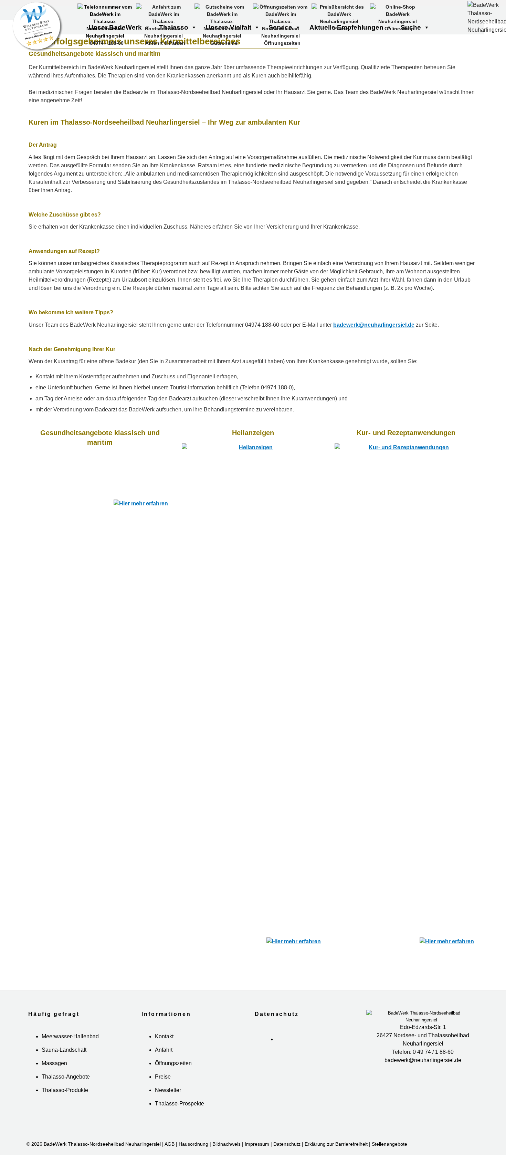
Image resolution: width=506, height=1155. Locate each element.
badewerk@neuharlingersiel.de (373, 325)
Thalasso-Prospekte (179, 1113)
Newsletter (168, 1100)
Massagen (54, 1073)
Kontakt (164, 1046)
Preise (163, 1086)
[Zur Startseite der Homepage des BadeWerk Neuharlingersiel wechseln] (75, 27)
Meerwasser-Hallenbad (70, 1046)
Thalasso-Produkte (65, 1100)
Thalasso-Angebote (66, 1086)
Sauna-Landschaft (64, 1059)
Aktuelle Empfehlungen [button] (346, 27)
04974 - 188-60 (107, 43)
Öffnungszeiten (173, 1073)
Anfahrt (163, 1059)
